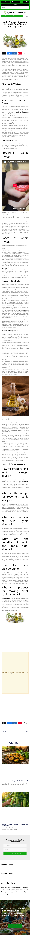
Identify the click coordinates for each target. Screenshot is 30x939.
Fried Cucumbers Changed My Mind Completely (15, 781)
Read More (4, 788)
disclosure (13, 673)
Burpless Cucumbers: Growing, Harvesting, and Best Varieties (15, 825)
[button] (27, 16)
